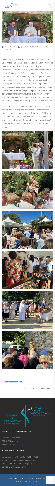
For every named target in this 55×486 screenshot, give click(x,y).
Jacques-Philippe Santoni (32, 47)
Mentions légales (27, 481)
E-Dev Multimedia (34, 478)
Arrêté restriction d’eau (13, 381)
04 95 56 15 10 (19, 444)
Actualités (6, 50)
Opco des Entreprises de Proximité (37, 388)
